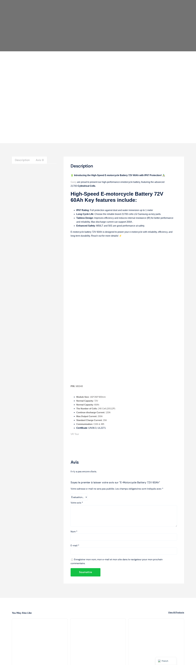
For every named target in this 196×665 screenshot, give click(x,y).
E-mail (75, 545)
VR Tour (75, 434)
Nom (74, 531)
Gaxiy (73, 182)
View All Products (176, 612)
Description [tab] (22, 160)
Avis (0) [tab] (40, 160)
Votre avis (77, 502)
